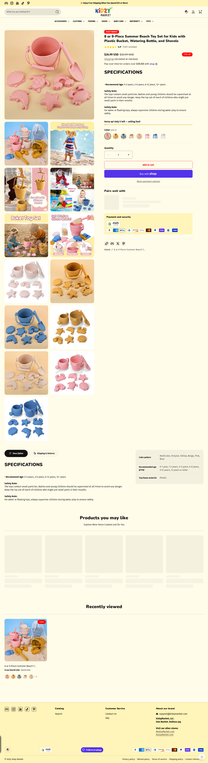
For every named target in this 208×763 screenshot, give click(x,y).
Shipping (108, 59)
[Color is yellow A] (25, 676)
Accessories (61, 21)
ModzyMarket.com (165, 731)
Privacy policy (128, 759)
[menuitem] (79, 713)
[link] (120, 47)
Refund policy (143, 759)
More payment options (148, 181)
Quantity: (109, 148)
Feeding (91, 21)
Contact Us (110, 714)
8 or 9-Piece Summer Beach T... (129, 249)
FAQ (107, 718)
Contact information (194, 759)
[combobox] (28, 11)
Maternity (135, 21)
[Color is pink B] (7, 676)
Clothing (77, 21)
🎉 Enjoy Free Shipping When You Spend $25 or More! (104, 3)
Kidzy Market (111, 32)
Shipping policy (176, 759)
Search (58, 714)
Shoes (105, 21)
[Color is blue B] (13, 676)
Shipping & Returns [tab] (46, 453)
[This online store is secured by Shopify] (113, 225)
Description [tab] (18, 453)
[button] (186, 11)
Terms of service (159, 759)
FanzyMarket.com (165, 734)
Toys (148, 21)
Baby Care (119, 21)
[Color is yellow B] (19, 676)
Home (107, 249)
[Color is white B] (31, 676)
